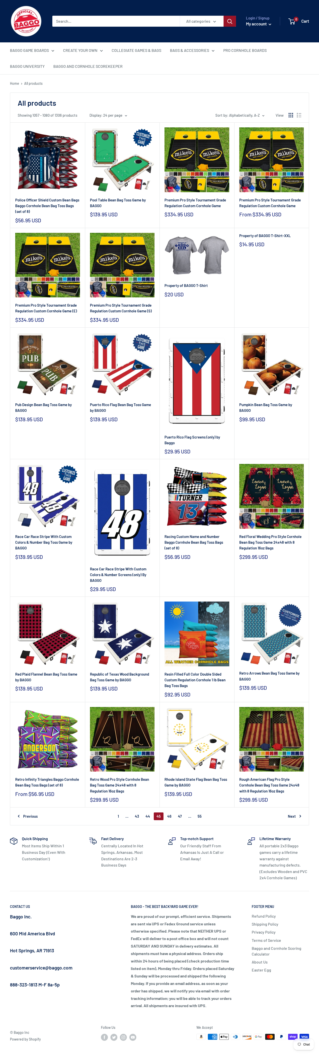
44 (148, 816)
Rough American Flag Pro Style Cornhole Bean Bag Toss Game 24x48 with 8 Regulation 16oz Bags (269, 785)
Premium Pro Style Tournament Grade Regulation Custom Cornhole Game (195, 203)
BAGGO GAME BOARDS (29, 50)
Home (14, 83)
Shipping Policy (265, 924)
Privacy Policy (264, 932)
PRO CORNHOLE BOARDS (245, 50)
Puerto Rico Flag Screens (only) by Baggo (192, 440)
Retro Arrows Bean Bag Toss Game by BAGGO (269, 676)
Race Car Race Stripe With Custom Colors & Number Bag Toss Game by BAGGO (43, 542)
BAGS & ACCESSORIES (189, 50)
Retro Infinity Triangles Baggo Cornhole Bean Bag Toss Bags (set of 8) (47, 782)
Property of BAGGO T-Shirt (186, 285)
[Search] (230, 21)
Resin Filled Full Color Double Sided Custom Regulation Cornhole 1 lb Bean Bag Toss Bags (195, 680)
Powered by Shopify (25, 1039)
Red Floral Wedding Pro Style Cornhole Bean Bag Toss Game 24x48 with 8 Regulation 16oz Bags (270, 542)
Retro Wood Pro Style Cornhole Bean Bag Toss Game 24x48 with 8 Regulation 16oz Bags (119, 785)
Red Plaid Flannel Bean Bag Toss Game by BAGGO (46, 677)
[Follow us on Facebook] (104, 1037)
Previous (30, 816)
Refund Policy (264, 916)
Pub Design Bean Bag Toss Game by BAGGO (43, 407)
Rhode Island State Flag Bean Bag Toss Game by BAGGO (195, 782)
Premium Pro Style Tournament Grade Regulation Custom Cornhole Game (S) (121, 308)
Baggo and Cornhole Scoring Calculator (276, 951)
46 (169, 816)
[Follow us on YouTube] (132, 1037)
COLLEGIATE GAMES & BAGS (136, 50)
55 (200, 816)
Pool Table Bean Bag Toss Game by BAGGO (118, 203)
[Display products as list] (299, 115)
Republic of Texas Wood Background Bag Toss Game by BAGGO (119, 677)
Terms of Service (266, 940)
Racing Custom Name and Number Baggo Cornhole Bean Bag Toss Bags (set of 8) (193, 542)
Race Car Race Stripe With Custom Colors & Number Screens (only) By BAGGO (118, 575)
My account (256, 23)
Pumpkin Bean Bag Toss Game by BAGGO (265, 407)
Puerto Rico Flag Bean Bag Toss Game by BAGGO (120, 407)
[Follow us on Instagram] (123, 1037)
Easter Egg (261, 969)
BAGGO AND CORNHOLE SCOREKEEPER (88, 66)
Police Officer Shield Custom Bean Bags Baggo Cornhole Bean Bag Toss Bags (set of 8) (47, 206)
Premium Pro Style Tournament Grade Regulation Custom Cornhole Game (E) (46, 308)
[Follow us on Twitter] (113, 1037)
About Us (260, 962)
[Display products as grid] (291, 115)
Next (292, 816)
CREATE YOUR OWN (80, 50)
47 (180, 816)
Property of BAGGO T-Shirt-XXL (265, 235)
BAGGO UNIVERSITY (27, 66)
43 (137, 816)
